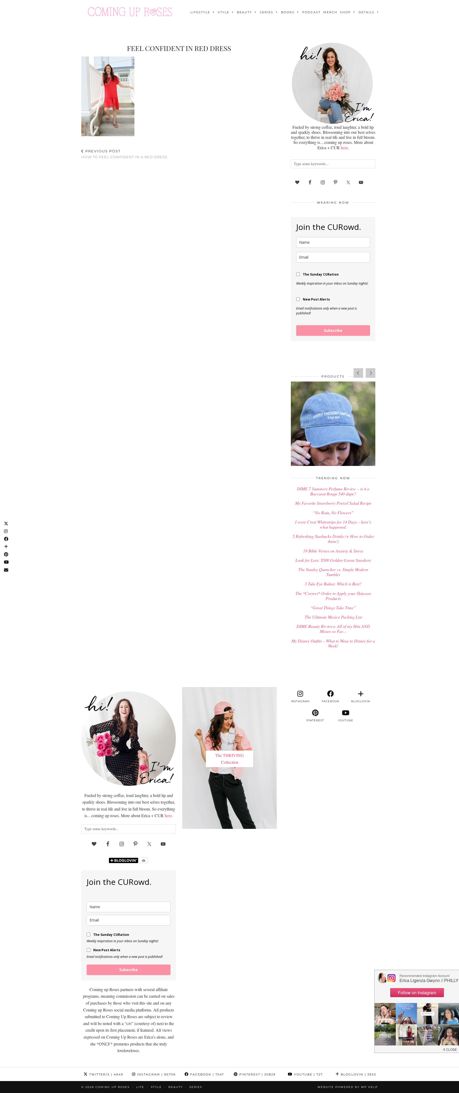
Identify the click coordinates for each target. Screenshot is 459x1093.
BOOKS (288, 12)
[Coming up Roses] (130, 11)
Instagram (156, 1074)
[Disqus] (179, 232)
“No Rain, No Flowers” (333, 512)
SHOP (345, 12)
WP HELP (369, 1087)
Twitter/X (105, 1074)
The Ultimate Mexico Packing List (333, 617)
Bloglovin (357, 1074)
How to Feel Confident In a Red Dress (124, 154)
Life (140, 1087)
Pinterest (257, 1074)
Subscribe (333, 330)
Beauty (244, 12)
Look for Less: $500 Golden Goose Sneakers (333, 560)
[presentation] (358, 373)
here (344, 147)
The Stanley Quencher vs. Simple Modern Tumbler (333, 572)
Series (266, 12)
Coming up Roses (112, 1087)
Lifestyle (200, 12)
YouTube (308, 1074)
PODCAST (311, 12)
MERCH (330, 12)
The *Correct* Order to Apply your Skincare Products (333, 595)
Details (367, 12)
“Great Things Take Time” (333, 607)
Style (223, 12)
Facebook (206, 1074)
